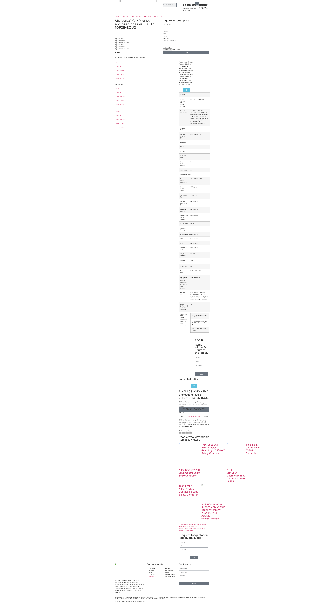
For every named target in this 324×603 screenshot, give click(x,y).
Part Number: (167, 24)
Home (117, 16)
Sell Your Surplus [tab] (184, 72)
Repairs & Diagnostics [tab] (186, 70)
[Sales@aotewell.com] (181, 5)
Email (164, 33)
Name (165, 29)
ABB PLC (125, 16)
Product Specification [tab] (186, 62)
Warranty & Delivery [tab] (185, 64)
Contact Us (158, 16)
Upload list (166, 47)
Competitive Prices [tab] (185, 68)
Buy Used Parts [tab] (120, 41)
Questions (166, 38)
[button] (115, 52)
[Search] (176, 5)
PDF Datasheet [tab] (183, 66)
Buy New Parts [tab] (119, 39)
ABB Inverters (136, 16)
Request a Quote (203, 6)
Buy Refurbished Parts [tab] (122, 43)
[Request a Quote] (197, 5)
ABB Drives (147, 16)
